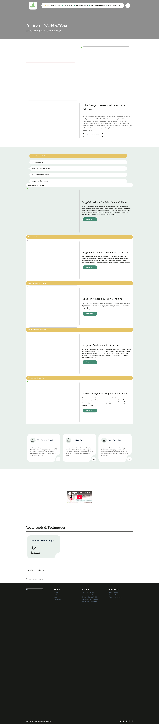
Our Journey (68, 5)
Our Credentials (56, 5)
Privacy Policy (113, 593)
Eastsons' (48, 721)
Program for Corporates (89, 601)
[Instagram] (126, 721)
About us (56, 593)
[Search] (127, 5)
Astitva (56, 595)
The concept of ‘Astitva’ (98, 5)
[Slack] (132, 721)
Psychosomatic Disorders (90, 599)
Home (47, 5)
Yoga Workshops (81, 5)
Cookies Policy (114, 595)
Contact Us (116, 5)
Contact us (57, 599)
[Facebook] (120, 721)
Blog (109, 5)
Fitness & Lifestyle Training (90, 597)
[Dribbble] (129, 721)
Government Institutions (89, 595)
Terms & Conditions (115, 597)
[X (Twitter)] (123, 721)
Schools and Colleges (88, 593)
